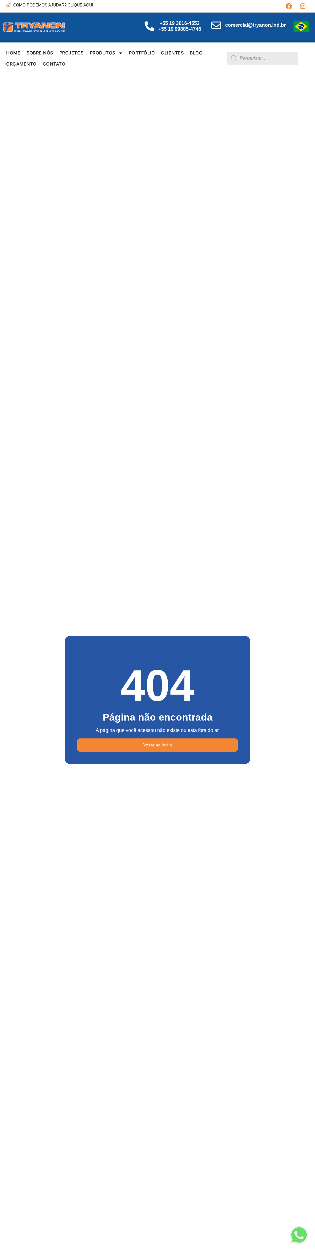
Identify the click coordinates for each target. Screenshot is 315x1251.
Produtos (102, 52)
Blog (196, 52)
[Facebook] (289, 6)
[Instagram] (303, 6)
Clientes (172, 52)
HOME (13, 52)
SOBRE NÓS (39, 52)
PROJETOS (71, 52)
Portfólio (142, 52)
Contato (54, 63)
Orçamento (21, 63)
